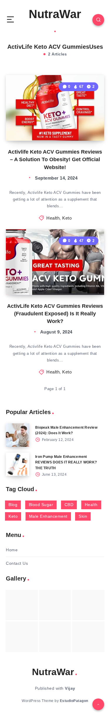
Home (12, 550)
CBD (69, 504)
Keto (67, 218)
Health (53, 218)
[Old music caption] (88, 605)
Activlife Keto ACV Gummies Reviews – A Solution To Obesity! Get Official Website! (55, 159)
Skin (83, 516)
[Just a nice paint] (55, 636)
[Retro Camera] (55, 605)
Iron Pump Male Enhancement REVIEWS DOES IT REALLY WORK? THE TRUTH (66, 462)
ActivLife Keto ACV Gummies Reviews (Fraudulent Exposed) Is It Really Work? (55, 313)
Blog (13, 504)
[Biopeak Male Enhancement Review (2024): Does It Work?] (17, 435)
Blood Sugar (41, 504)
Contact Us (17, 563)
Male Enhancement (48, 516)
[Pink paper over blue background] (22, 605)
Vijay (70, 688)
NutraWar (55, 14)
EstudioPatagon (74, 701)
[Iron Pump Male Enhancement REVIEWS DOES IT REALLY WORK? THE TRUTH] (17, 464)
